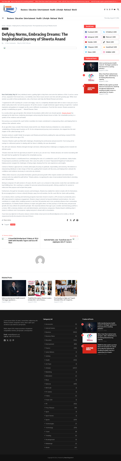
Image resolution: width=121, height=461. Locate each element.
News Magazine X (68, 457)
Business (24, 10)
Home (3, 25)
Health (52, 10)
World (74, 10)
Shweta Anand (66, 113)
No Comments (11, 43)
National (67, 10)
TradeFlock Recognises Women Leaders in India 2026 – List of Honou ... (40, 299)
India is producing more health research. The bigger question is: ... (13, 299)
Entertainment (43, 10)
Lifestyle (59, 10)
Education (33, 10)
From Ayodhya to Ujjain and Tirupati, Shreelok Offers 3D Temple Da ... (64, 299)
